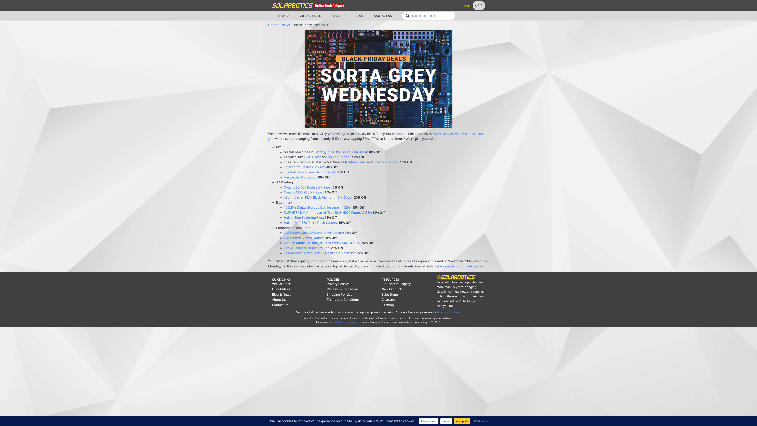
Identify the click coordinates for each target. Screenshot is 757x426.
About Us (279, 299)
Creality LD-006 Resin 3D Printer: (308, 187)
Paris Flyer (313, 157)
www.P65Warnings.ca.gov (343, 322)
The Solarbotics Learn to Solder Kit (309, 172)
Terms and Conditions (343, 299)
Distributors (281, 289)
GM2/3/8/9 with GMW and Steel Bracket (313, 233)
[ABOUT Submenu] (345, 16)
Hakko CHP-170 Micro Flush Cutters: (311, 222)
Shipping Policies (339, 294)
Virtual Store (281, 284)
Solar (330, 152)
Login (467, 5)
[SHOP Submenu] (289, 16)
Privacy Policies (338, 284)
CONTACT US (383, 15)
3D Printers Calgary (396, 284)
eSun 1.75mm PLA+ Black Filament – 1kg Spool (318, 197)
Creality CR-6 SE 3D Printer (303, 192)
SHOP (281, 15)
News (286, 25)
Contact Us (280, 305)
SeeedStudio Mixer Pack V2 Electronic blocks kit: (320, 253)
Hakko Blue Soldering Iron (303, 217)
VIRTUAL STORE (310, 15)
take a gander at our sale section (459, 266)
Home (272, 25)
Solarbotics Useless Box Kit (304, 167)
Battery (320, 152)
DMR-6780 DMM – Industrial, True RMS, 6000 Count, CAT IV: (328, 212)
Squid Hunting (339, 157)
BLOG (359, 15)
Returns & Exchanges (343, 289)
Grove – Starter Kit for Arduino (306, 248)
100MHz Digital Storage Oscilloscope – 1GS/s (317, 207)
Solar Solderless (354, 152)
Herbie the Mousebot (300, 177)
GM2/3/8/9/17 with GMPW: (304, 238)
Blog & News (281, 294)
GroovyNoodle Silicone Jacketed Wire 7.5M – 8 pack (322, 243)
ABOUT (336, 15)
